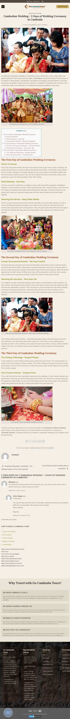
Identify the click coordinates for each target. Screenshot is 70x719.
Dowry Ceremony (11, 137)
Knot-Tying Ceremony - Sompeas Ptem (18, 155)
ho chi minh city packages (10, 554)
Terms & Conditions (48, 674)
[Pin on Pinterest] (40, 441)
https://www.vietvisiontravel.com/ (12, 549)
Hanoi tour (4, 551)
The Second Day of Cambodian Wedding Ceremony (20, 143)
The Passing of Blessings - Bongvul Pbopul (20, 152)
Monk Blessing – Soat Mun (14, 139)
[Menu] (3, 6)
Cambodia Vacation (8, 432)
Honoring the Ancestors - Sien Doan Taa (19, 148)
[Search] (42, 1)
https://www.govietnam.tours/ (11, 558)
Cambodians (37, 78)
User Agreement (47, 668)
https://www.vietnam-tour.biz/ (11, 563)
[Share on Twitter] (33, 441)
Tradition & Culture (35, 13)
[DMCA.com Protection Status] (35, 716)
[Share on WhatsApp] (26, 441)
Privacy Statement (48, 671)
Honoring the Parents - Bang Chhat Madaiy (19, 141)
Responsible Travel (48, 664)
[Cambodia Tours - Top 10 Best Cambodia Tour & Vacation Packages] (35, 6)
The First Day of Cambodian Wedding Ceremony (19, 134)
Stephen (44, 25)
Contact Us (36, 1)
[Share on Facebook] (30, 441)
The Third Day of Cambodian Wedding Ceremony (19, 150)
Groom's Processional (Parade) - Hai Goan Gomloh (22, 146)
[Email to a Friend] (36, 441)
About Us (29, 1)
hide (24, 131)
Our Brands (46, 661)
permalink (51, 448)
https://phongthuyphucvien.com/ (12, 566)
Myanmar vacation (7, 556)
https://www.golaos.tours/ (10, 561)
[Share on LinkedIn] (43, 441)
